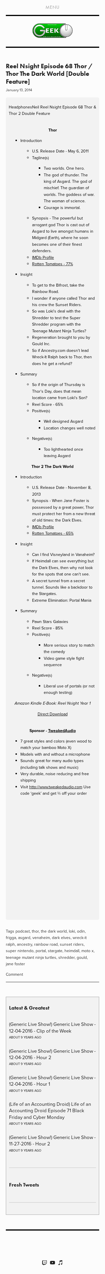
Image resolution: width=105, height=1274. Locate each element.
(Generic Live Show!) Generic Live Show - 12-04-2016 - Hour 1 (52, 1080)
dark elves (61, 937)
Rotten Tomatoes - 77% (52, 264)
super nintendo (20, 951)
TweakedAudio (62, 730)
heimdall (71, 951)
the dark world (54, 931)
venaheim (41, 937)
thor (35, 931)
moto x (87, 951)
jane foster (15, 964)
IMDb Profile (43, 257)
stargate (55, 951)
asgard (24, 937)
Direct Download (53, 714)
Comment (14, 974)
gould (82, 957)
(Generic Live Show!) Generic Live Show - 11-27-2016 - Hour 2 (52, 1140)
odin (81, 931)
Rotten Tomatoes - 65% (53, 533)
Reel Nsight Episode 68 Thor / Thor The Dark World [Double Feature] (49, 73)
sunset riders (72, 944)
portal (41, 951)
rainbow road (46, 944)
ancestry (24, 944)
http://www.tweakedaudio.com (55, 787)
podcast (22, 931)
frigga (11, 937)
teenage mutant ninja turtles (31, 957)
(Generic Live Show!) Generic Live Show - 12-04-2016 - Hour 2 (52, 1054)
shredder (66, 957)
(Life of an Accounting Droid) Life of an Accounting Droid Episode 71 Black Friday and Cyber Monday (50, 1110)
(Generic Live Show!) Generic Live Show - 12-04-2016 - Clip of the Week (52, 1027)
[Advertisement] (52, 859)
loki (72, 931)
